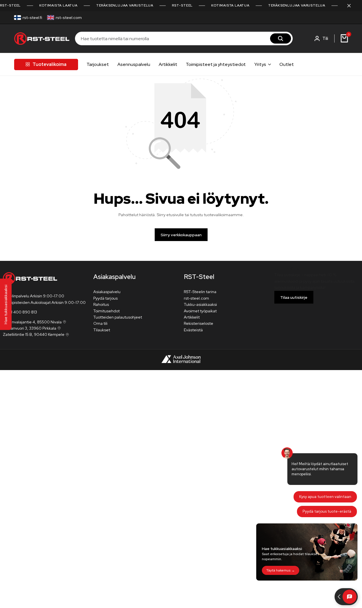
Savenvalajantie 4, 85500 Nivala (32, 322)
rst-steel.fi (32, 17)
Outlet (286, 64)
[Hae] (280, 38)
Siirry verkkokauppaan (181, 234)
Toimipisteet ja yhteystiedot (216, 64)
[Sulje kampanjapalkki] (352, 5)
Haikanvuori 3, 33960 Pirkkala (29, 328)
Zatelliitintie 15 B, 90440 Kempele (33, 334)
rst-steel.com (69, 17)
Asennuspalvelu (133, 64)
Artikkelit (168, 64)
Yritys (260, 64)
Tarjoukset (98, 64)
